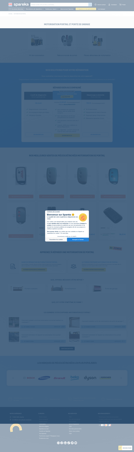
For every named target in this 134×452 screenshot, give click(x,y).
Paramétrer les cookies (56, 239)
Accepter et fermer (78, 239)
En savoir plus (64, 233)
